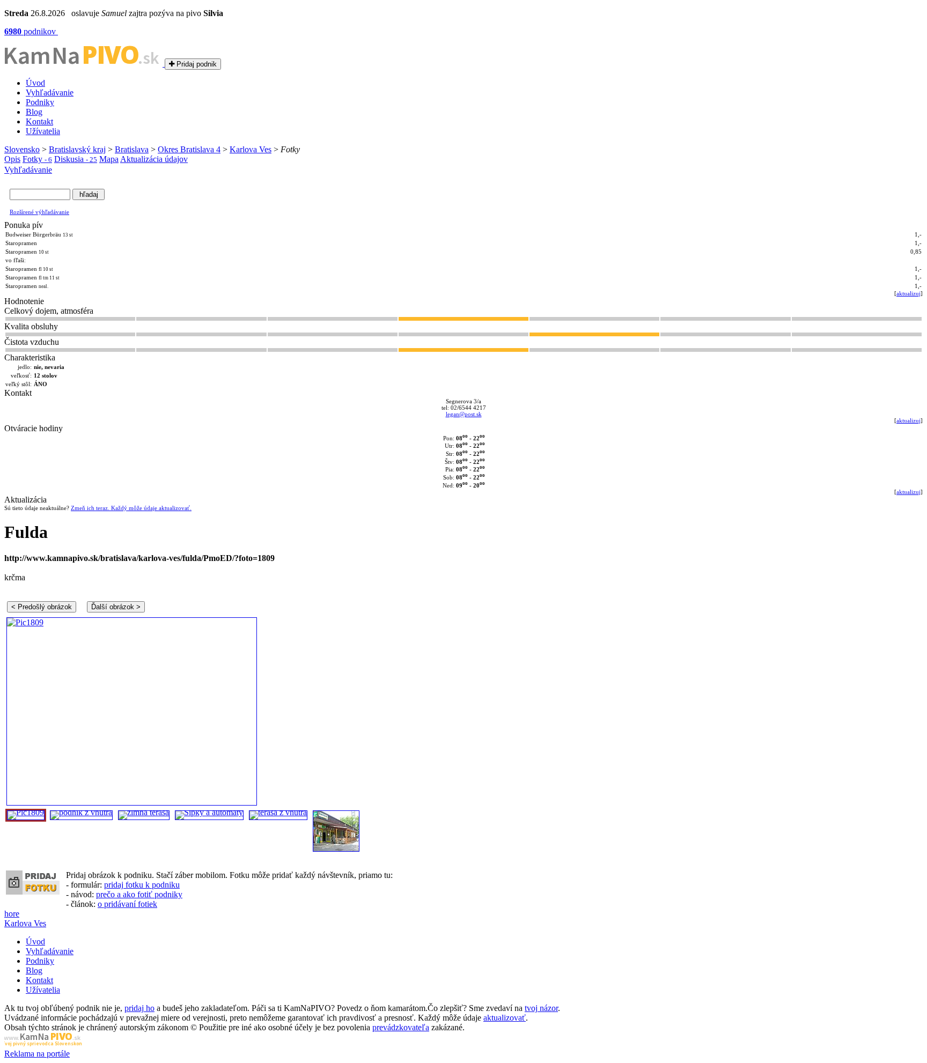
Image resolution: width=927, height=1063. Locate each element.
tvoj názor (541, 1008)
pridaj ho (139, 1008)
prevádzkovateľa (400, 1027)
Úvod (35, 82)
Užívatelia (43, 131)
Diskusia (75, 159)
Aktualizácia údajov (154, 159)
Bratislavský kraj (77, 149)
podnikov (31, 31)
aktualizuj (908, 293)
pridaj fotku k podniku (142, 884)
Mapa (109, 159)
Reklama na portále (37, 1053)
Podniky (40, 102)
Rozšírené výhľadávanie (39, 212)
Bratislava (132, 149)
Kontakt (39, 121)
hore (11, 913)
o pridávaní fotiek (127, 904)
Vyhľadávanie (49, 92)
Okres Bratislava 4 (189, 149)
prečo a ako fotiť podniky (139, 894)
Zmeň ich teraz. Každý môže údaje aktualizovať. (131, 508)
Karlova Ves (250, 149)
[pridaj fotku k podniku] (33, 891)
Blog (34, 111)
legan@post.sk (464, 414)
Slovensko (22, 149)
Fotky (37, 159)
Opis (12, 159)
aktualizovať (504, 1017)
